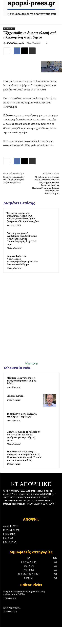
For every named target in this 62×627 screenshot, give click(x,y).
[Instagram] (25, 510)
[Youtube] (43, 510)
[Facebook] (17, 50)
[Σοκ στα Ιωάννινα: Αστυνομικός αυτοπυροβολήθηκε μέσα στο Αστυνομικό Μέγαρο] (49, 260)
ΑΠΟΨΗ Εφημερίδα (15, 43)
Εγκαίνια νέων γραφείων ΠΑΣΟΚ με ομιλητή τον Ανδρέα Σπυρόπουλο (13, 180)
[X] (24, 50)
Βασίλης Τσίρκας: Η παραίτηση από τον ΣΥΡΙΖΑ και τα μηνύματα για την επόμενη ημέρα (23, 436)
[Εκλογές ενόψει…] (49, 400)
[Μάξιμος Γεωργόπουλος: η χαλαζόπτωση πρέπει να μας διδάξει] (49, 382)
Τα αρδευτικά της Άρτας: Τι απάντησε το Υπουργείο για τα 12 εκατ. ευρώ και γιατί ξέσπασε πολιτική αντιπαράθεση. (24, 456)
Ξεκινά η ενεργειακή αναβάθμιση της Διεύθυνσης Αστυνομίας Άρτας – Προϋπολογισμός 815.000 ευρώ (22, 239)
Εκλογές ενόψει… (16, 395)
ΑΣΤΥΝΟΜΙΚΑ (9, 29)
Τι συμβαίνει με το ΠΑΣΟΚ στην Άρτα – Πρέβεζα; (22, 415)
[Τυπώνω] (32, 50)
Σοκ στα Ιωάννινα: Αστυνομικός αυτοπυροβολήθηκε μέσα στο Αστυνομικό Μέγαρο (22, 260)
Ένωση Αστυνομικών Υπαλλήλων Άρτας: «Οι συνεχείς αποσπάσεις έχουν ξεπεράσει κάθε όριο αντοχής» (23, 217)
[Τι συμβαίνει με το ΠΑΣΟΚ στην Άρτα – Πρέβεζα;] (49, 418)
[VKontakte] (37, 510)
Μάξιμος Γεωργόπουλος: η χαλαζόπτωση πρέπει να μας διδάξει (21, 380)
